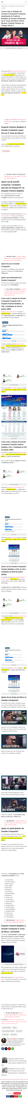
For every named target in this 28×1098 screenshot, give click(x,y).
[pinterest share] (9, 1048)
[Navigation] (2, 2)
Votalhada (14, 388)
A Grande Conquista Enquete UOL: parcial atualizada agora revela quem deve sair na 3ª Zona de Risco (15, 258)
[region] (12, 60)
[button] (14, 37)
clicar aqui (9, 121)
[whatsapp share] (12, 1048)
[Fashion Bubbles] (14, 1)
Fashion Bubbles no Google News (17, 119)
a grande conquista (6, 1027)
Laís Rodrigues (10, 6)
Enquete (14, 1027)
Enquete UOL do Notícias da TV (10, 311)
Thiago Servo (13, 1034)
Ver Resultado (6, 151)
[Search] (25, 2)
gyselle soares (5, 1034)
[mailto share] (6, 1048)
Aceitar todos (17, 1093)
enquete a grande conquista (8, 1031)
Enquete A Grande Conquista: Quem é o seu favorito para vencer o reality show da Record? (15, 1014)
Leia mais (10, 1093)
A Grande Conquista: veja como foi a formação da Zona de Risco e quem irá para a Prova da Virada (15, 822)
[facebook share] (2, 1048)
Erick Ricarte (19, 1031)
